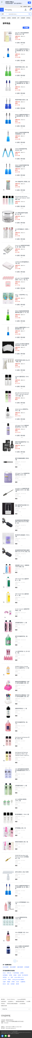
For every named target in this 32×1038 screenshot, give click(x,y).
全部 (3, 14)
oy (8, 977)
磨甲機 (22, 973)
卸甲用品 (28, 18)
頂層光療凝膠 (20, 967)
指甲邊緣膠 (26, 967)
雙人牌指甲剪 (25, 975)
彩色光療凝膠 (5, 967)
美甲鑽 (13, 981)
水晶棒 (4, 981)
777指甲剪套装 (16, 973)
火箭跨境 (9, 18)
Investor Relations (11, 999)
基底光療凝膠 (13, 967)
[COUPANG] (5, 1016)
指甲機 (10, 975)
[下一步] (20, 961)
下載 (29, 2)
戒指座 (9, 979)
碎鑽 (12, 977)
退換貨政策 (3, 1001)
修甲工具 (9, 973)
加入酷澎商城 (22, 1003)
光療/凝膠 (23, 18)
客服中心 (29, 6)
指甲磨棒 (12, 984)
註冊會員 (25, 6)
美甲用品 (5, 977)
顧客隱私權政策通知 (20, 1001)
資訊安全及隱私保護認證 (12, 1003)
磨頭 (8, 984)
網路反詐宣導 (4, 1005)
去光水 (4, 973)
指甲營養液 (5, 975)
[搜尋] (29, 14)
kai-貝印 (4, 979)
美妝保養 (14, 18)
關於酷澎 (3, 999)
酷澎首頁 (3, 18)
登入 (21, 6)
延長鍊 (15, 975)
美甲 (18, 18)
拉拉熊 (17, 981)
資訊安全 (3, 1003)
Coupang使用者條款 (21, 999)
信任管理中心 (11, 1001)
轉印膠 (17, 984)
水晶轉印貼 (23, 981)
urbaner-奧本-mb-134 (19, 977)
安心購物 (28, 1001)
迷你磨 (19, 975)
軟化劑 (4, 984)
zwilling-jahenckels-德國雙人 (18, 979)
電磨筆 (8, 981)
